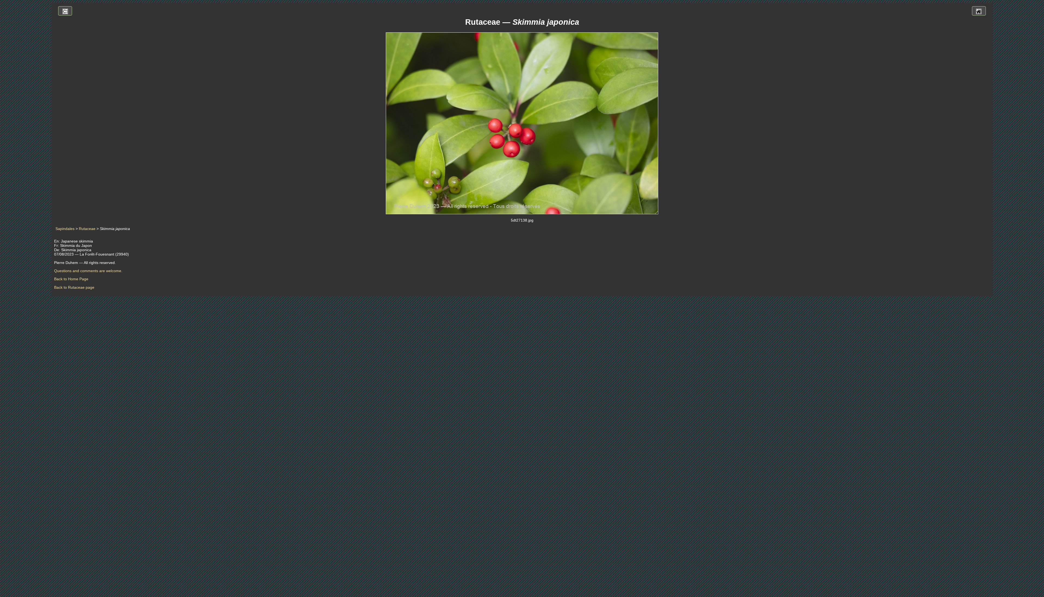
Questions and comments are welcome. (88, 271)
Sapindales (64, 228)
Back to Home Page (71, 279)
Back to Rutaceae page (74, 287)
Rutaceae (87, 228)
